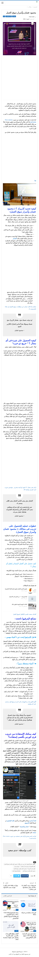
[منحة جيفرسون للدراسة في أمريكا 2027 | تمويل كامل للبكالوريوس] (28, 926)
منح (17, 910)
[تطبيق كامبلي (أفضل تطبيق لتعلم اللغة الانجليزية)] (32, 591)
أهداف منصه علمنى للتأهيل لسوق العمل (24, 614)
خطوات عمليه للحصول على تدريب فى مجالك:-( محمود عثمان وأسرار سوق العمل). (19, 864)
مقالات (14, 16)
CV (4, 16)
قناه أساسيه (32, 820)
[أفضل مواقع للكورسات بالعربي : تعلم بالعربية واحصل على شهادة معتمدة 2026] (10, 926)
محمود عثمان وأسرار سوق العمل (29, 870)
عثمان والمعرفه (24, 826)
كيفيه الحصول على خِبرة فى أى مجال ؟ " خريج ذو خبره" (24, 866)
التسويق (27, 823)
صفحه (34, 832)
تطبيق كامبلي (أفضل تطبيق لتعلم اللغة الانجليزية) (16, 589)
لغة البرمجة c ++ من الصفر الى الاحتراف (18, 596)
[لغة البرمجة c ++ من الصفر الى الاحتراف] (32, 599)
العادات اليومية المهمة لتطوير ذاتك (19, 604)
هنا (35, 180)
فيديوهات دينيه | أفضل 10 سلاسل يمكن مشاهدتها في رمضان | (28, 887)
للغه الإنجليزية (10, 820)
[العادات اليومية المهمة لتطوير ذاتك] (32, 606)
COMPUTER (8, 16)
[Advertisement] (19, 78)
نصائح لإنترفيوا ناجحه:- (16, 870)
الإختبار (15, 238)
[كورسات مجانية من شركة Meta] (28, 905)
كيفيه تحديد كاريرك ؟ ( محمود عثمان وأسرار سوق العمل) (24, 868)
